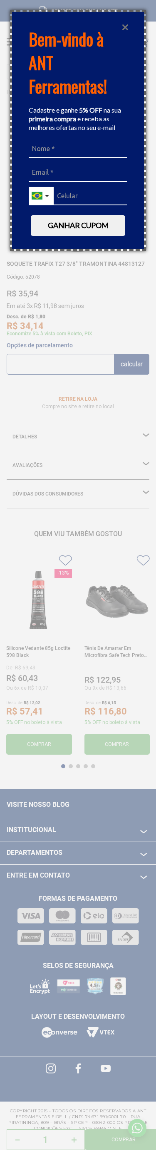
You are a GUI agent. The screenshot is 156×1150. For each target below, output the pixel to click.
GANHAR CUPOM (78, 225)
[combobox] (41, 196)
